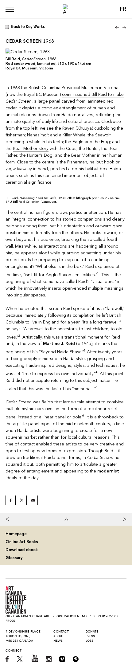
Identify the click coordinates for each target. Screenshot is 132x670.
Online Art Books (22, 541)
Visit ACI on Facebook (7, 659)
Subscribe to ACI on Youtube (35, 658)
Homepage (16, 533)
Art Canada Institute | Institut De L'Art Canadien (16, 600)
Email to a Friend (33, 500)
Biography (9, 519)
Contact (61, 631)
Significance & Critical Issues (122, 519)
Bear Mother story (31, 148)
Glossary (14, 557)
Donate (92, 631)
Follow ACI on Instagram (49, 659)
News (58, 640)
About (58, 636)
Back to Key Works (28, 27)
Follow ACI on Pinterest (76, 659)
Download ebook (22, 549)
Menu (10, 9)
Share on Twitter (22, 500)
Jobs (89, 640)
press (90, 636)
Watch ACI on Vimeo (62, 659)
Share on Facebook (11, 500)
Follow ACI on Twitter (20, 659)
